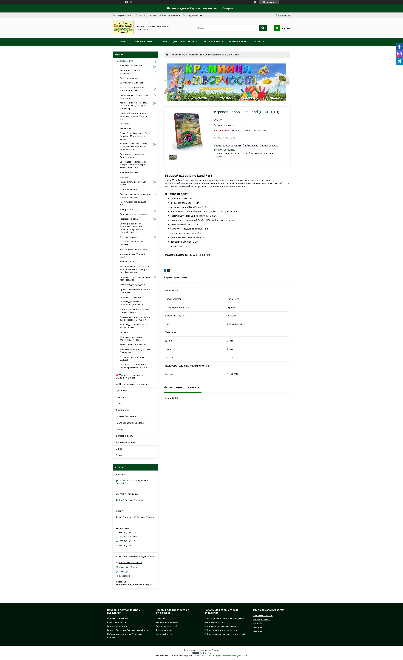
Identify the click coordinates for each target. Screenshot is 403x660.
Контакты (257, 41)
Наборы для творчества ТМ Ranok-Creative (134, 326)
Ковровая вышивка (129, 172)
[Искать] (263, 28)
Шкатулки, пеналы (128, 189)
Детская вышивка (128, 237)
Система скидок (213, 41)
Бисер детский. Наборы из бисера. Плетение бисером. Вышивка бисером (133, 165)
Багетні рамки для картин (132, 83)
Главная (121, 41)
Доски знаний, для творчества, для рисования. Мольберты (135, 318)
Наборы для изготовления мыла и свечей (224, 634)
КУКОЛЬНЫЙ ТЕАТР (129, 262)
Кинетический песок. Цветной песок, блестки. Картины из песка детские (134, 147)
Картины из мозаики (117, 626)
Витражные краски (213, 622)
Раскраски (125, 124)
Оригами (124, 177)
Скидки (119, 429)
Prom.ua (215, 650)
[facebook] (165, 271)
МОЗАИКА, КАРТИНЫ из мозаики (131, 243)
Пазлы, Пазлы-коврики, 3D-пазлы (133, 183)
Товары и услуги (141, 41)
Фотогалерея (237, 41)
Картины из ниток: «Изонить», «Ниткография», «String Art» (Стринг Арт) (134, 106)
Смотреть (228, 8)
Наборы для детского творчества (221, 630)
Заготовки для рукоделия (132, 285)
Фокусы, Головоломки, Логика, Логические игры (135, 310)
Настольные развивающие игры (133, 203)
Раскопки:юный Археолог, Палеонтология (132, 155)
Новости (120, 397)
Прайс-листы (122, 390)
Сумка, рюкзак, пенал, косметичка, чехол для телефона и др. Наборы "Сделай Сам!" (132, 228)
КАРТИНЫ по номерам (131, 65)
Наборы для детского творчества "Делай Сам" (132, 303)
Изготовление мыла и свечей (134, 249)
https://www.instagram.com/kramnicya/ (133, 584)
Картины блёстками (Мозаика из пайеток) (127, 630)
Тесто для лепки (164, 630)
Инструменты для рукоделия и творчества (135, 96)
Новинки (193, 54)
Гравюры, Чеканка (129, 219)
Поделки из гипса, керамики (133, 214)
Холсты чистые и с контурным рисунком (224, 618)
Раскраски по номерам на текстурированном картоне (133, 366)
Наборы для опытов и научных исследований (135, 278)
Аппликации (125, 128)
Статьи (119, 403)
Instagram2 (258, 631)
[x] (168, 271)
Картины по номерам (117, 618)
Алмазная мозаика (129, 78)
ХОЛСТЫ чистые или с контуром (131, 71)
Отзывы (120, 455)
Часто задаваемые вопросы (130, 423)
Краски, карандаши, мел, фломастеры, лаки (132, 89)
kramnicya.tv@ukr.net (128, 567)
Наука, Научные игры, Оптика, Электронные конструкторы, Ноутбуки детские (134, 269)
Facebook (258, 623)
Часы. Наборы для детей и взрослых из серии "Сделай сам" (133, 116)
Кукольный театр (164, 634)
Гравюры (160, 618)
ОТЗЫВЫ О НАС (261, 619)
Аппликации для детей (167, 622)
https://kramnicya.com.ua (130, 562)
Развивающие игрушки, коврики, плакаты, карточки (135, 195)
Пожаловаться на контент (205, 656)
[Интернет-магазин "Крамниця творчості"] (123, 33)
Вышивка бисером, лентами (133, 344)
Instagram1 (258, 627)
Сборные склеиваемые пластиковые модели (131, 338)
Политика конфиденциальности (232, 656)
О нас (164, 41)
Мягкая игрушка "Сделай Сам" (132, 255)
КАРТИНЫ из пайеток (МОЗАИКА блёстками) (136, 350)
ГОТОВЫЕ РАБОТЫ (262, 615)
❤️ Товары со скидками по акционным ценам (129, 376)
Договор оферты (124, 436)
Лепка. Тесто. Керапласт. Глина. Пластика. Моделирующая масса (135, 136)
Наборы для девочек (130, 297)
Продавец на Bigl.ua (201, 653)
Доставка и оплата (185, 41)
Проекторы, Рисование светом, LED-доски (135, 290)
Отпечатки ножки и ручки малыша (132, 358)
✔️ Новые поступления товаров (132, 384)
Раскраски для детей (166, 626)
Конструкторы (126, 209)
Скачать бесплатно (126, 416)
